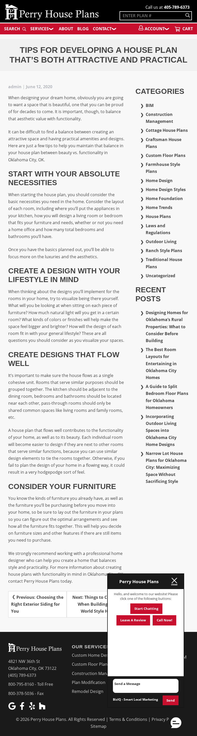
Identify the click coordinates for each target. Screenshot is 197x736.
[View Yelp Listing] (32, 708)
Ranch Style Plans (164, 250)
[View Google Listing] (12, 708)
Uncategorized (160, 276)
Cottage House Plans (167, 130)
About (66, 29)
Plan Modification (88, 682)
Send (170, 700)
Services (39, 29)
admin (15, 86)
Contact (102, 29)
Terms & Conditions (128, 719)
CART (187, 29)
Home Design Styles (166, 189)
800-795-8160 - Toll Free (30, 684)
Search (12, 29)
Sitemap (98, 726)
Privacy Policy (165, 719)
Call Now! (164, 620)
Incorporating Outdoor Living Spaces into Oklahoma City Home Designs (161, 430)
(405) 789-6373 (22, 675)
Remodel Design (87, 691)
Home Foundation (164, 198)
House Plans (158, 216)
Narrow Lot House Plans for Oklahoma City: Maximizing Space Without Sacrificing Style (166, 467)
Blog (83, 29)
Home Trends (159, 207)
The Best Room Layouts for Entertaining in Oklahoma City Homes (161, 363)
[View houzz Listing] (42, 708)
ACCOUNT (155, 29)
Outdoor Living (161, 241)
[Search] (187, 16)
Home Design (159, 180)
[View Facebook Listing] (22, 708)
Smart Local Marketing (141, 699)
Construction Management (98, 673)
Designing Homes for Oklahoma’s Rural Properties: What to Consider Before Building (167, 326)
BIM (150, 105)
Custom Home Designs (94, 655)
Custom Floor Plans (165, 155)
